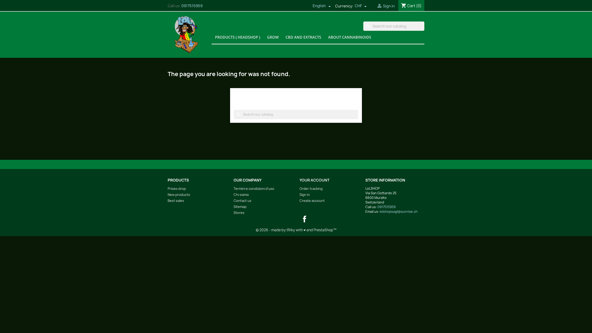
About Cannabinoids (349, 37)
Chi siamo (241, 194)
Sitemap (240, 206)
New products (179, 194)
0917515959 (192, 5)
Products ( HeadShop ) (237, 37)
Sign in (304, 194)
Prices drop (177, 188)
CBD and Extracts (303, 37)
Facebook (304, 219)
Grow (273, 37)
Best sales (176, 200)
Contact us (242, 200)
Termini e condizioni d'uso (254, 188)
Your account (314, 180)
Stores (239, 212)
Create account (312, 200)
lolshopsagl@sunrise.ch (399, 211)
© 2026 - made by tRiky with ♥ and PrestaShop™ (296, 230)
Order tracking (311, 188)
